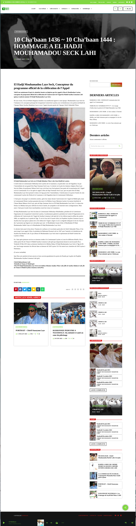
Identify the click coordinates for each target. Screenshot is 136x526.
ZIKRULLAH (97, 278)
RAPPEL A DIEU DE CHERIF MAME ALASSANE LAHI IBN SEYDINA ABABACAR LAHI (108, 466)
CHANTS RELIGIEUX (99, 274)
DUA (99, 293)
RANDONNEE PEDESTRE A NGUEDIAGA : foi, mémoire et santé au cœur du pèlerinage (68, 332)
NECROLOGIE (97, 189)
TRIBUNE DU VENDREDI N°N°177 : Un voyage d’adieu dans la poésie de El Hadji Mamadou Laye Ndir (109, 224)
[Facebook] (131, 2)
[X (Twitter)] (129, 2)
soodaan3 (25, 282)
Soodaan (25, 515)
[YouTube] (127, 2)
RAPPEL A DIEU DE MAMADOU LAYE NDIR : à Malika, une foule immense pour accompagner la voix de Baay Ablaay (105, 117)
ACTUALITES (57, 327)
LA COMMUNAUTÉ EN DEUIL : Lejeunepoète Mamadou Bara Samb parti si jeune (109, 475)
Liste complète (98, 390)
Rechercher (94, 81)
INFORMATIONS (21, 32)
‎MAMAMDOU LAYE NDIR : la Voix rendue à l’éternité (106, 111)
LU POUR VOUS (21, 327)
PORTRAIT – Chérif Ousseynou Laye (30, 330)
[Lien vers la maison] (5, 8)
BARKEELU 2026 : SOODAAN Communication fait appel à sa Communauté (108, 215)
